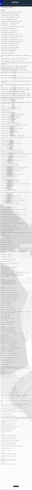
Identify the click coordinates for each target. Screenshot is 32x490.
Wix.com (7, 489)
